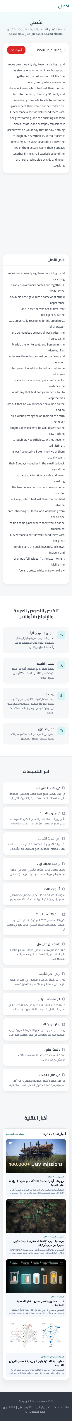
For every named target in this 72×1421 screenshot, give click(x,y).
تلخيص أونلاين (43, 1407)
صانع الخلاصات (61, 1407)
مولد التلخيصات (37, 1412)
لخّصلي (63, 6)
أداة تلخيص (9, 1407)
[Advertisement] (36, 213)
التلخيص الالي (25, 1407)
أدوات (19, 50)
